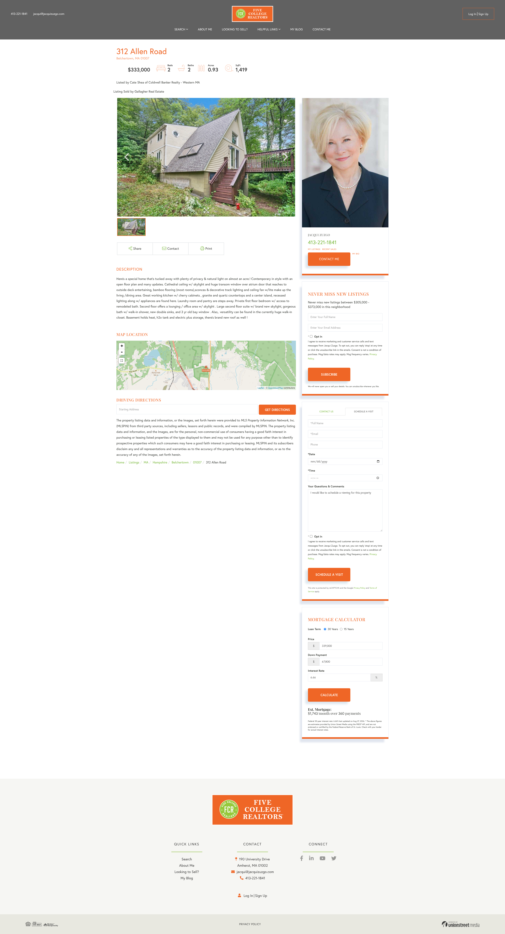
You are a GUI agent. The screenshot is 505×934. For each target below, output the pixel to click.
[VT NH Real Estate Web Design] (460, 924)
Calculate (329, 695)
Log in (472, 14)
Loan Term (314, 629)
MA (146, 462)
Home (120, 462)
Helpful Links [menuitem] (267, 29)
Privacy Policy (359, 588)
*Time (311, 470)
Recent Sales (329, 249)
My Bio (355, 253)
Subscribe (329, 374)
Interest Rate (316, 670)
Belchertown (180, 462)
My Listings (314, 249)
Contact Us (326, 411)
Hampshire (160, 462)
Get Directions (277, 410)
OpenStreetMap (275, 387)
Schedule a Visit (363, 411)
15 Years (349, 629)
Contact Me (329, 259)
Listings (134, 462)
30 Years (333, 629)
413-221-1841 (19, 14)
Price (311, 639)
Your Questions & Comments (326, 486)
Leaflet (261, 387)
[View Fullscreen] (122, 361)
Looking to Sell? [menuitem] (235, 29)
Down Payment (317, 655)
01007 (197, 462)
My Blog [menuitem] (296, 29)
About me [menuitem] (205, 29)
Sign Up (483, 14)
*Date (311, 454)
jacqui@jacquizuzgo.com (49, 14)
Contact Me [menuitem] (322, 29)
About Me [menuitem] (186, 865)
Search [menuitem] (179, 29)
